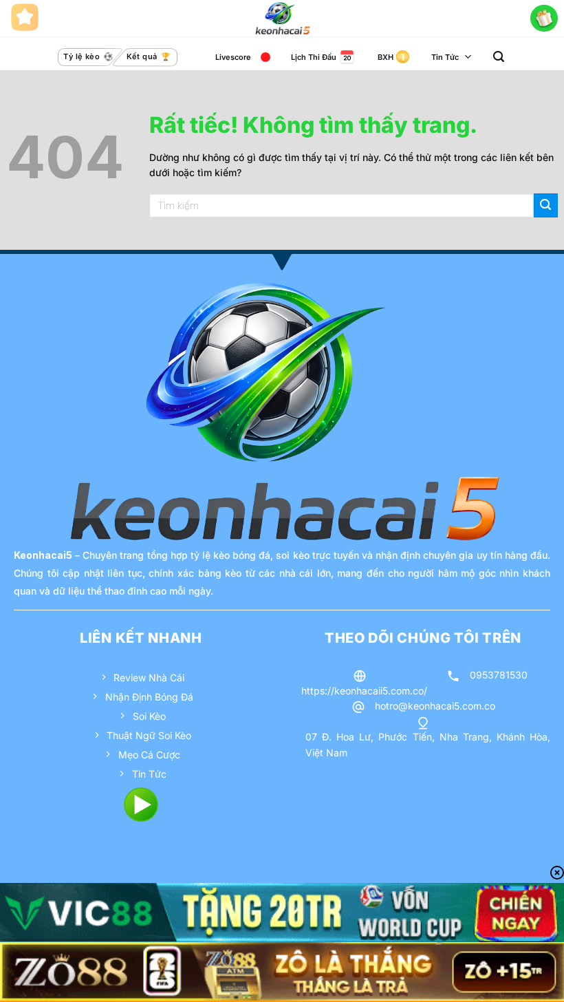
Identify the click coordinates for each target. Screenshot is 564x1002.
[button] (498, 56)
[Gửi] (546, 205)
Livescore (233, 57)
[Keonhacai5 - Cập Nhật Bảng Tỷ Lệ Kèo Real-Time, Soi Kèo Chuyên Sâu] (282, 18)
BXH (385, 57)
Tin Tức (445, 57)
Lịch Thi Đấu (313, 57)
